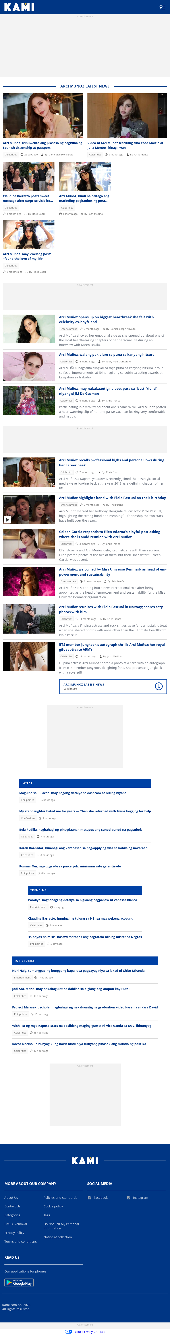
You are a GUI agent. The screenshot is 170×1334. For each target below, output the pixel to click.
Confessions (28, 818)
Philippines (27, 799)
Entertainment (68, 328)
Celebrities (11, 154)
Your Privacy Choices (90, 1332)
